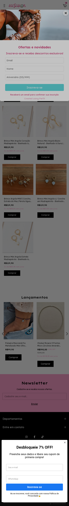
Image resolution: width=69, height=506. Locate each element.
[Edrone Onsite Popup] (34, 253)
